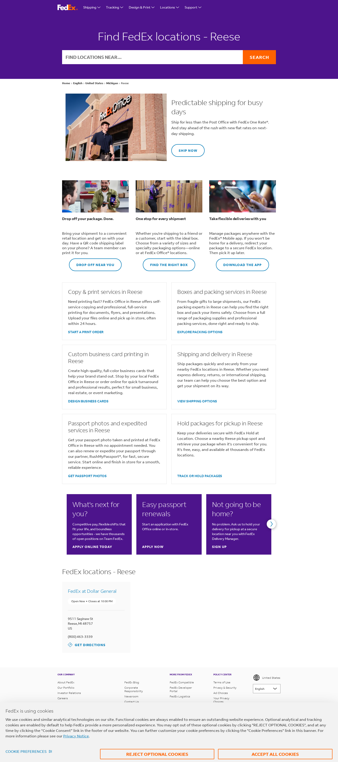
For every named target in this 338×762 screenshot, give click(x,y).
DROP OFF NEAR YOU (91, 262)
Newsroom (131, 696)
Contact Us (131, 701)
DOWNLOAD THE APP (239, 262)
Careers (62, 698)
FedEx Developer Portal (181, 689)
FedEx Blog (131, 682)
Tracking (112, 7)
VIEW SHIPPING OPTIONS (197, 401)
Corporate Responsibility (133, 689)
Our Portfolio (65, 687)
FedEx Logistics (180, 696)
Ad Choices (220, 693)
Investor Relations (69, 693)
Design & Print (139, 7)
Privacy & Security (224, 687)
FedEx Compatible (182, 682)
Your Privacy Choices (221, 699)
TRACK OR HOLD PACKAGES (199, 476)
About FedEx (65, 682)
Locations (167, 7)
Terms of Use (221, 682)
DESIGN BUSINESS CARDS (88, 401)
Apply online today (92, 546)
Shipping (89, 7)
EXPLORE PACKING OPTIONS (200, 332)
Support (191, 7)
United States (271, 677)
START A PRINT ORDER (85, 332)
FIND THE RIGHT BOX (165, 262)
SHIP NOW (184, 148)
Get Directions (87, 644)
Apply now (152, 546)
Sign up (219, 546)
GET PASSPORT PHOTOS (87, 476)
